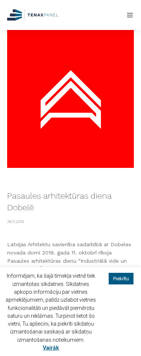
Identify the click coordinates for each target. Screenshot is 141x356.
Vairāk (51, 348)
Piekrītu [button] (121, 278)
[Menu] (128, 15)
